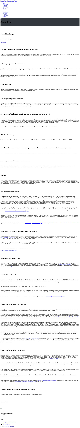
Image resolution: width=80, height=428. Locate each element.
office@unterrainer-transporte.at (9, 422)
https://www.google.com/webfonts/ (8, 237)
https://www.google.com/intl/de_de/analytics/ (33, 223)
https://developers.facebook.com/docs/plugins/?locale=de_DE (66, 316)
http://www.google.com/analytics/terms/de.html (70, 221)
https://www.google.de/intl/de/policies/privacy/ (47, 221)
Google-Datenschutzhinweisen (65, 264)
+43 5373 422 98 (6, 424)
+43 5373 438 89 (5, 423)
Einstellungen (3, 42)
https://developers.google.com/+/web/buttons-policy (25, 381)
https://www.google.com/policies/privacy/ (8, 250)
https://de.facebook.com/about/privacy (31, 338)
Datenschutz (11, 426)
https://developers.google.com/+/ (54, 358)
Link (11, 266)
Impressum (6, 426)
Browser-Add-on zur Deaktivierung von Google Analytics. (16, 211)
